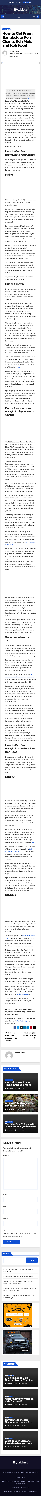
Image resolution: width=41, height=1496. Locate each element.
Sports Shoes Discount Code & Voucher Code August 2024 (20, 1491)
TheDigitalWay (22, 1021)
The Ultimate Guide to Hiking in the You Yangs (18, 1083)
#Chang (31, 53)
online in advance (23, 994)
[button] (34, 16)
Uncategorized (9, 1375)
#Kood (11, 56)
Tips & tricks (6, 29)
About (23, 1477)
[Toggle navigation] (18, 16)
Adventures (8, 1396)
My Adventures (25, 1487)
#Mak (16, 56)
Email (5, 1206)
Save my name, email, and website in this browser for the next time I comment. (20, 1234)
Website (6, 1218)
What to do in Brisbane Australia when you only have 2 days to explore (18, 1443)
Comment (7, 1155)
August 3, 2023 (12, 1383)
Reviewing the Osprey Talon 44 (29, 1034)
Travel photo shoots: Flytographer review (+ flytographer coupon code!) (20, 1422)
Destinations (15, 1487)
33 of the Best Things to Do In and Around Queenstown (20, 1125)
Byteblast (20, 9)
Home (18, 1477)
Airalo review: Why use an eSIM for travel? (18, 1276)
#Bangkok (26, 53)
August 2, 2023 (12, 1404)
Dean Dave (15, 51)
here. (29, 98)
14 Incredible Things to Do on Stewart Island (19, 1104)
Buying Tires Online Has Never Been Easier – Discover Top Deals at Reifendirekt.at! (20, 1482)
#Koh (36, 53)
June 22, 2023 (11, 1425)
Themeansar (35, 1472)
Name (5, 1195)
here (18, 367)
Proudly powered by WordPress (11, 1472)
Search (6, 1253)
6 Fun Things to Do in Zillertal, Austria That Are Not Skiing (19, 1380)
